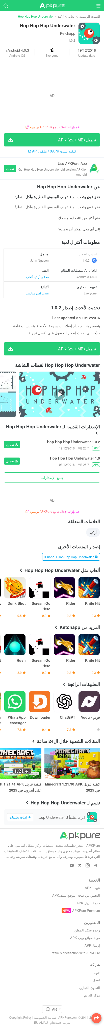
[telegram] (95, 865)
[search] (5, 5)
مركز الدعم (92, 995)
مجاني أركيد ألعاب (37, 277)
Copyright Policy (20, 1017)
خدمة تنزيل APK (88, 902)
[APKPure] (52, 6)
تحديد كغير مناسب (37, 293)
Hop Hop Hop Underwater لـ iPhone (69, 557)
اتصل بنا (94, 980)
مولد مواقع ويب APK (85, 937)
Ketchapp (67, 33)
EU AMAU (41, 1022)
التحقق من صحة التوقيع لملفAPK (76, 895)
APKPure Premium (86, 910)
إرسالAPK (92, 945)
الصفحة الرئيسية (89, 16)
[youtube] (72, 865)
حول (97, 972)
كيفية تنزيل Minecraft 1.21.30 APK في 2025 (72, 787)
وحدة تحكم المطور (87, 930)
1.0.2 (86, 260)
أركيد (61, 16)
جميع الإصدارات (52, 477)
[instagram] (87, 865)
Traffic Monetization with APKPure (75, 952)
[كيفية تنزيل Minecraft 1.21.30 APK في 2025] (72, 763)
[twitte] (79, 865)
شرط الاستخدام (60, 1022)
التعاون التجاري (89, 987)
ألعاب (71, 16)
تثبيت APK (92, 887)
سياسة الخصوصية (45, 1017)
